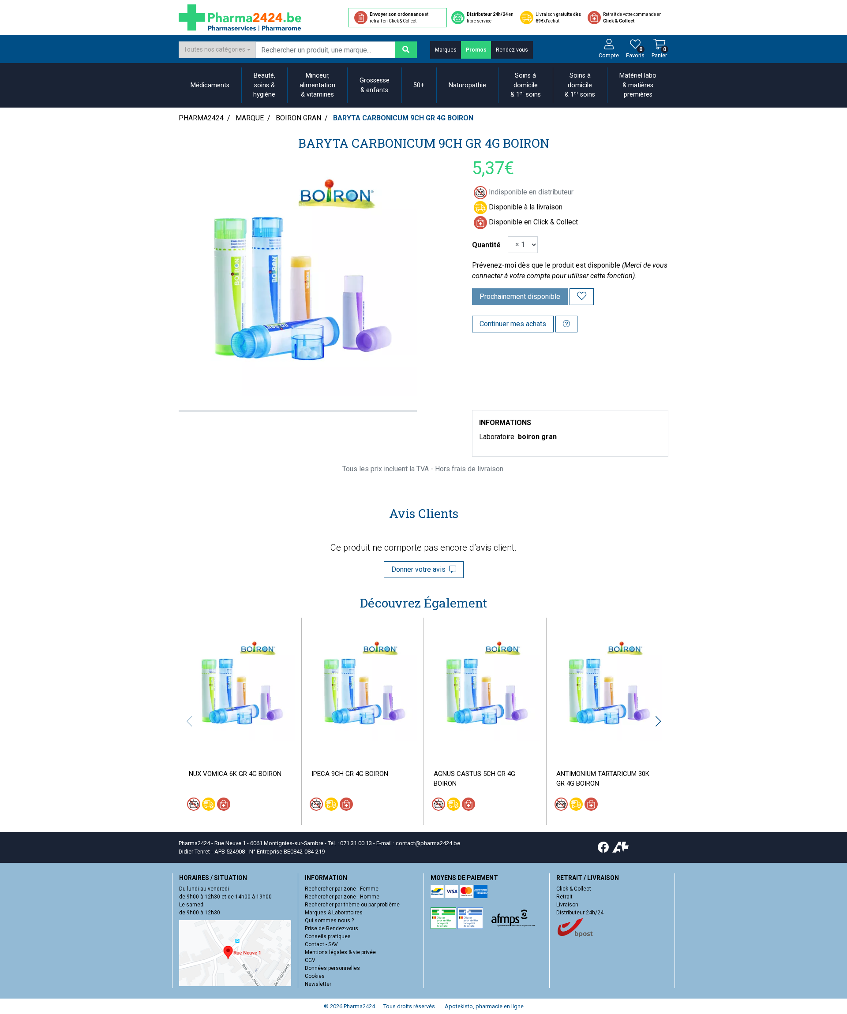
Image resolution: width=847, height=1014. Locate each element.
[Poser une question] (566, 324)
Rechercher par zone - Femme (342, 889)
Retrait (564, 897)
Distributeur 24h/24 (579, 913)
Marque (250, 118)
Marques (446, 50)
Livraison (567, 905)
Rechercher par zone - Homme (342, 897)
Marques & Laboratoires (334, 913)
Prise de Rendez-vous (331, 928)
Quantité (486, 245)
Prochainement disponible (520, 296)
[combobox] (217, 49)
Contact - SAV (321, 944)
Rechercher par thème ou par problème (352, 905)
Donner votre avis (420, 569)
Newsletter (318, 984)
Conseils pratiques (328, 936)
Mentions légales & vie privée (340, 952)
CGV (310, 960)
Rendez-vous (512, 50)
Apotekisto (484, 1006)
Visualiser (243, 747)
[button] (658, 721)
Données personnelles (332, 968)
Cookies (315, 976)
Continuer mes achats (513, 324)
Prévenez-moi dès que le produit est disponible (546, 265)
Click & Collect (573, 889)
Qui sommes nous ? (329, 920)
